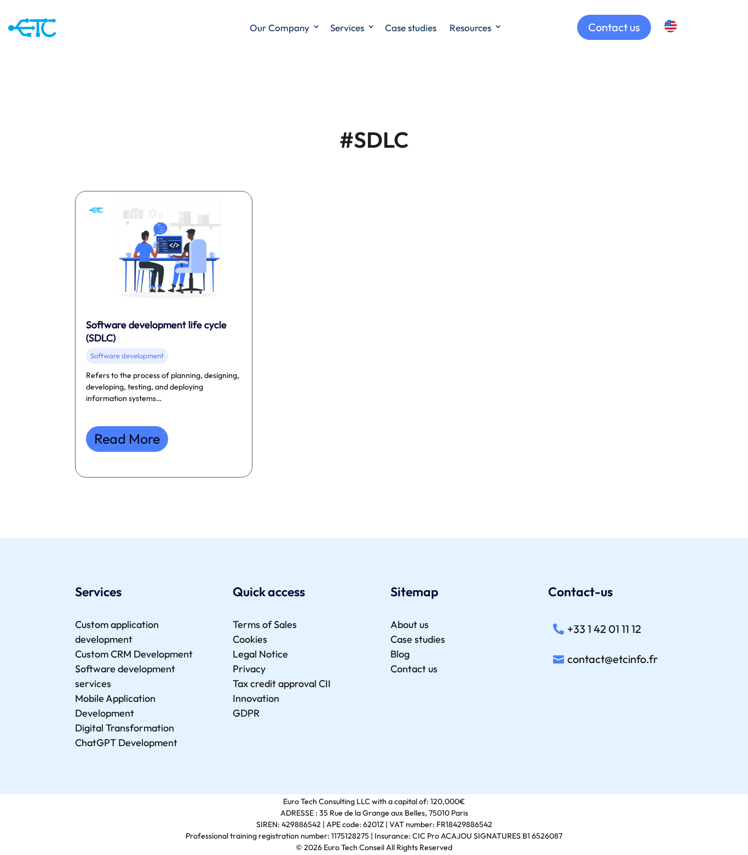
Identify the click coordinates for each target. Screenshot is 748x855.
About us (409, 624)
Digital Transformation (124, 728)
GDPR (246, 713)
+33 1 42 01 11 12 (604, 629)
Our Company (279, 27)
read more (127, 438)
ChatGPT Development (126, 742)
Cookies (250, 639)
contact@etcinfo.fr (612, 659)
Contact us (614, 27)
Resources (470, 27)
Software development (127, 355)
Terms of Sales (265, 624)
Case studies (410, 27)
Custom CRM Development (134, 654)
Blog (400, 654)
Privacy (249, 668)
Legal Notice (260, 654)
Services (347, 27)
